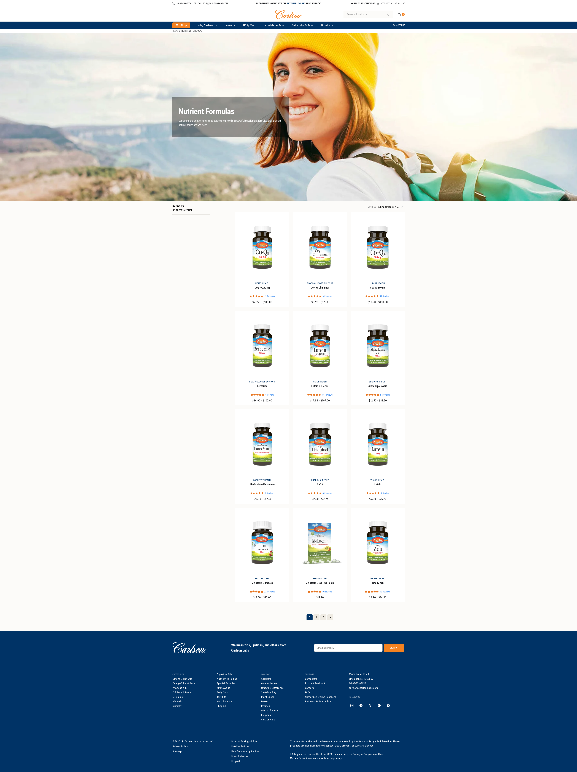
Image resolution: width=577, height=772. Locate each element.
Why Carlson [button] (206, 25)
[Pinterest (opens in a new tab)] (379, 706)
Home (175, 31)
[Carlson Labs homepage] (288, 14)
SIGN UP (394, 648)
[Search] (388, 14)
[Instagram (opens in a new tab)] (352, 706)
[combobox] (368, 14)
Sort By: (372, 207)
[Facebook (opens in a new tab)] (361, 706)
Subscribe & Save (302, 25)
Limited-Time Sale (273, 25)
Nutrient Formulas (191, 31)
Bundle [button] (325, 25)
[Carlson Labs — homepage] (189, 648)
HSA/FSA (248, 25)
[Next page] (330, 617)
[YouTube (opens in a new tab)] (388, 706)
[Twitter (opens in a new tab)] (370, 706)
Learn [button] (228, 25)
